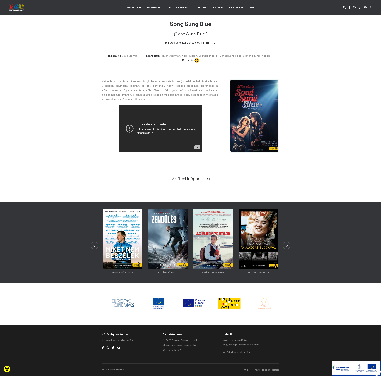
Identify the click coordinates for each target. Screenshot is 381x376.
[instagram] (108, 347)
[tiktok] (113, 347)
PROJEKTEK (236, 7)
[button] (94, 245)
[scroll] (376, 188)
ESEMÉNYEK (154, 7)
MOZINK (202, 7)
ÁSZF (246, 370)
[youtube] (118, 347)
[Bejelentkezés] (369, 7)
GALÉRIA (218, 7)
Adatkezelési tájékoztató (267, 370)
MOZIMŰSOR (133, 7)
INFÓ (252, 7)
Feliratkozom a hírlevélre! (239, 352)
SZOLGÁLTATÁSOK (179, 7)
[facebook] (103, 347)
